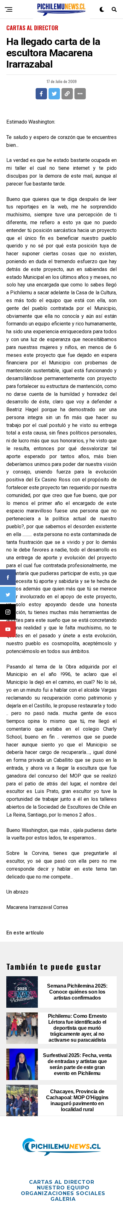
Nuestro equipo (63, 1188)
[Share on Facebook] (41, 93)
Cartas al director (61, 1182)
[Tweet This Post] (54, 93)
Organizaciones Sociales (63, 1193)
